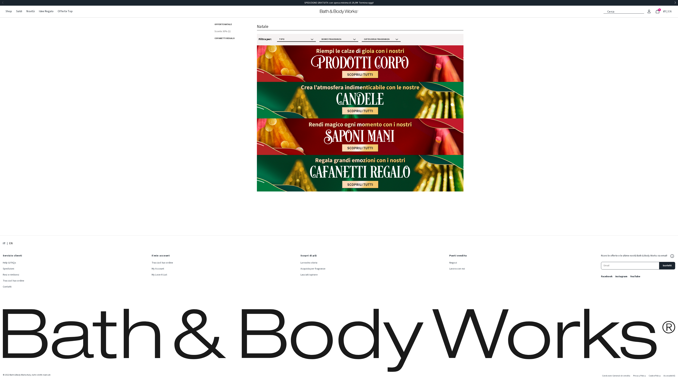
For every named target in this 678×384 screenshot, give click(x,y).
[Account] (649, 11)
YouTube (635, 276)
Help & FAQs (9, 263)
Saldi (19, 11)
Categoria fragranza (377, 39)
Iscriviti (667, 265)
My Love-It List (159, 275)
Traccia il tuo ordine (13, 281)
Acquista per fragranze (313, 269)
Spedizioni (8, 269)
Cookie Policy (655, 375)
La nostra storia (309, 263)
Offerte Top (65, 11)
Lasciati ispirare (309, 275)
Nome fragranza (331, 39)
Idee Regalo (46, 11)
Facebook (606, 276)
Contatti (7, 287)
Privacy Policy (639, 375)
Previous (3, 3)
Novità (30, 11)
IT (665, 11)
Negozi (453, 263)
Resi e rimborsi (11, 275)
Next (675, 3)
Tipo (281, 39)
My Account (158, 269)
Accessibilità (669, 375)
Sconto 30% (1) (223, 31)
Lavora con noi (457, 269)
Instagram (621, 276)
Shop (9, 11)
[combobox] (623, 11)
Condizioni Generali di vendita (616, 375)
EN (670, 11)
